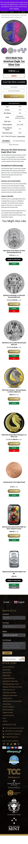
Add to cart (14, 304)
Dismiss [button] (16, 8)
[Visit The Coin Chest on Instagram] (7, 744)
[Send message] (7, 652)
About (4, 718)
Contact (5, 721)
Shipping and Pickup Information (12, 687)
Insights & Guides (8, 712)
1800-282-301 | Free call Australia (14, 731)
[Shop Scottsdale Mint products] (14, 806)
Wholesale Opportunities (10, 695)
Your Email (5, 623)
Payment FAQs (7, 672)
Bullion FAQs (6, 675)
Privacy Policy (7, 704)
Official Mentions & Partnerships (12, 701)
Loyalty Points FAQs (8, 678)
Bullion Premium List (9, 690)
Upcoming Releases (8, 667)
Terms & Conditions (8, 707)
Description (6, 141)
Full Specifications (19, 141)
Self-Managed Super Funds (11, 684)
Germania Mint (21, 136)
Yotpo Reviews (14, 144)
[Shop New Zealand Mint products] (14, 823)
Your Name (5, 614)
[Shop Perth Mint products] (14, 784)
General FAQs (7, 670)
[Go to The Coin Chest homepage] (14, 772)
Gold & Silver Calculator (9, 692)
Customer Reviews (8, 715)
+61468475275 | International (13, 734)
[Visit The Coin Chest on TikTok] (11, 744)
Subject (4, 631)
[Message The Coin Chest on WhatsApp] (18, 744)
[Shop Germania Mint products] (14, 793)
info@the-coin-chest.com (11, 737)
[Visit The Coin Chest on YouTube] (15, 744)
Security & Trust (7, 698)
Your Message (6, 640)
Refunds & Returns (8, 710)
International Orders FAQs (10, 681)
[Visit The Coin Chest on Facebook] (4, 744)
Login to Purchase (14, 259)
